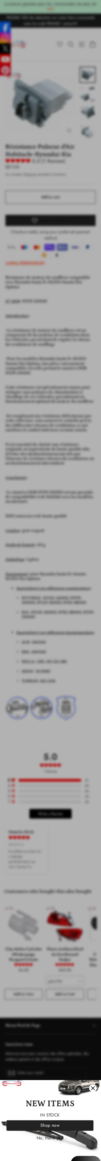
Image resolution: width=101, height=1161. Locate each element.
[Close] (93, 1088)
